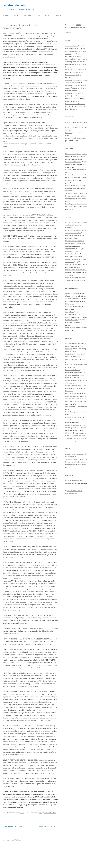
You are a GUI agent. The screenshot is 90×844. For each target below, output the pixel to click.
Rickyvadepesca (70, 417)
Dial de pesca (69, 359)
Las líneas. (68, 133)
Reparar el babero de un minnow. (76, 270)
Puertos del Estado (71, 320)
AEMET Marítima (70, 299)
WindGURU (69, 328)
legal (40, 813)
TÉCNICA (5, 16)
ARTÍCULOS (27, 16)
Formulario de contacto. (12, 826)
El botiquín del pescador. (73, 162)
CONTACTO (57, 16)
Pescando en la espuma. (73, 396)
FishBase (68, 375)
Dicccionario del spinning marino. (76, 154)
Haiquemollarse (70, 380)
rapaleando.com (14, 5)
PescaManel (69, 391)
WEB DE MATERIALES (79, 27)
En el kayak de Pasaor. (72, 370)
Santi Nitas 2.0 (70, 438)
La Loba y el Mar (70, 386)
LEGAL (22, 813)
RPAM (67, 433)
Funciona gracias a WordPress (12, 840)
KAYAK (38, 16)
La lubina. (68, 180)
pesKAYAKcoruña (70, 401)
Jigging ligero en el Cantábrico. (75, 70)
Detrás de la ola (70, 354)
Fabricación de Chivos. (72, 254)
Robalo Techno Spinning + (73, 425)
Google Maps (69, 312)
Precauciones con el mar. (73, 185)
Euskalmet (68, 307)
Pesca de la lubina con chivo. (74, 80)
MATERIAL (16, 16)
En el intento (69, 364)
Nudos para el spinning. (73, 75)
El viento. (68, 170)
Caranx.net (68, 349)
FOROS (78, 25)
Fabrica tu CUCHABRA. (72, 251)
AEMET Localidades (71, 293)
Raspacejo (68, 407)
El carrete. (68, 122)
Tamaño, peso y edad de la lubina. (76, 204)
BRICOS (47, 16)
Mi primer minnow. (71, 264)
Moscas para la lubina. (72, 138)
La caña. (68, 127)
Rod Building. (69, 278)
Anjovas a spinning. (71, 46)
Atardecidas (69, 343)
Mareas (67, 317)
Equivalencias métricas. (48, 826)
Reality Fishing (70, 412)
